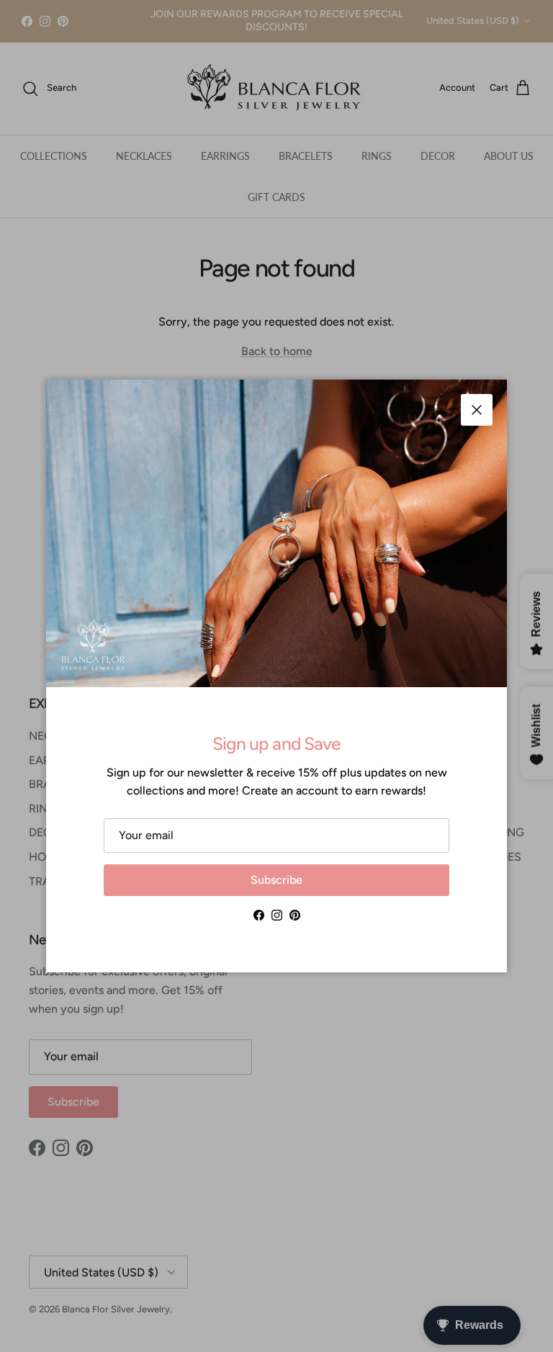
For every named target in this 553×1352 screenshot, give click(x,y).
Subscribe (276, 880)
